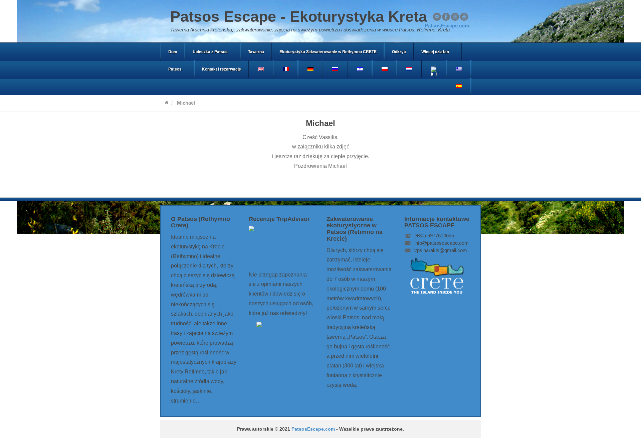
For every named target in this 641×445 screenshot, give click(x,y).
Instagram (455, 17)
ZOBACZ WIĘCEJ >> (353, 398)
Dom (172, 51)
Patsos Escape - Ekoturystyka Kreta (298, 16)
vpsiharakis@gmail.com (440, 250)
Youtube (464, 17)
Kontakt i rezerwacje (221, 69)
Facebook (446, 17)
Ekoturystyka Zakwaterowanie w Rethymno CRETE (328, 51)
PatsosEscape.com (313, 429)
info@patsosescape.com (441, 243)
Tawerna (256, 51)
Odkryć (399, 51)
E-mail (437, 17)
